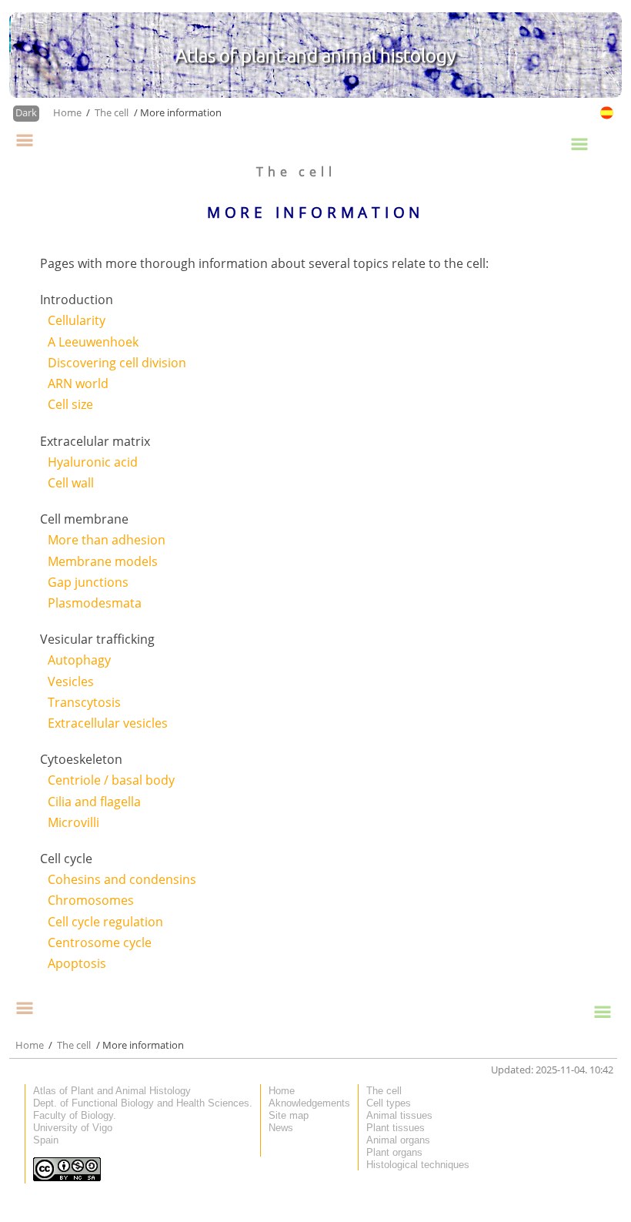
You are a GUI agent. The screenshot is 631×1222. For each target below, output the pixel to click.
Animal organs (398, 1140)
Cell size (70, 404)
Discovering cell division (117, 362)
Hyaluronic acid (93, 462)
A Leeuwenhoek (93, 341)
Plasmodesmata (95, 602)
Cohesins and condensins (122, 879)
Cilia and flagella (94, 801)
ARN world (78, 383)
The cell (112, 112)
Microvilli (73, 822)
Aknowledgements (309, 1103)
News (281, 1127)
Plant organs (394, 1152)
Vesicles (71, 681)
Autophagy (79, 659)
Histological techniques (417, 1164)
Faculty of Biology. (74, 1115)
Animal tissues (399, 1115)
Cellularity (76, 320)
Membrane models (103, 561)
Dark (26, 112)
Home (68, 112)
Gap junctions (88, 582)
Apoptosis (77, 963)
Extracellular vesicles (108, 723)
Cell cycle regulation (105, 921)
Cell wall (71, 482)
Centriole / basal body (111, 780)
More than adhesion (106, 539)
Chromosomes (91, 900)
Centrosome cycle (100, 942)
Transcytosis (84, 702)
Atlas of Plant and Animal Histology (112, 1090)
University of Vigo (72, 1127)
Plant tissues (395, 1127)
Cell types (388, 1103)
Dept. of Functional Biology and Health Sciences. (142, 1103)
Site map (289, 1115)
